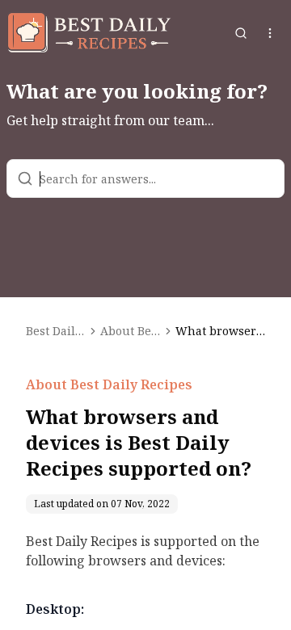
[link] (220, 331)
